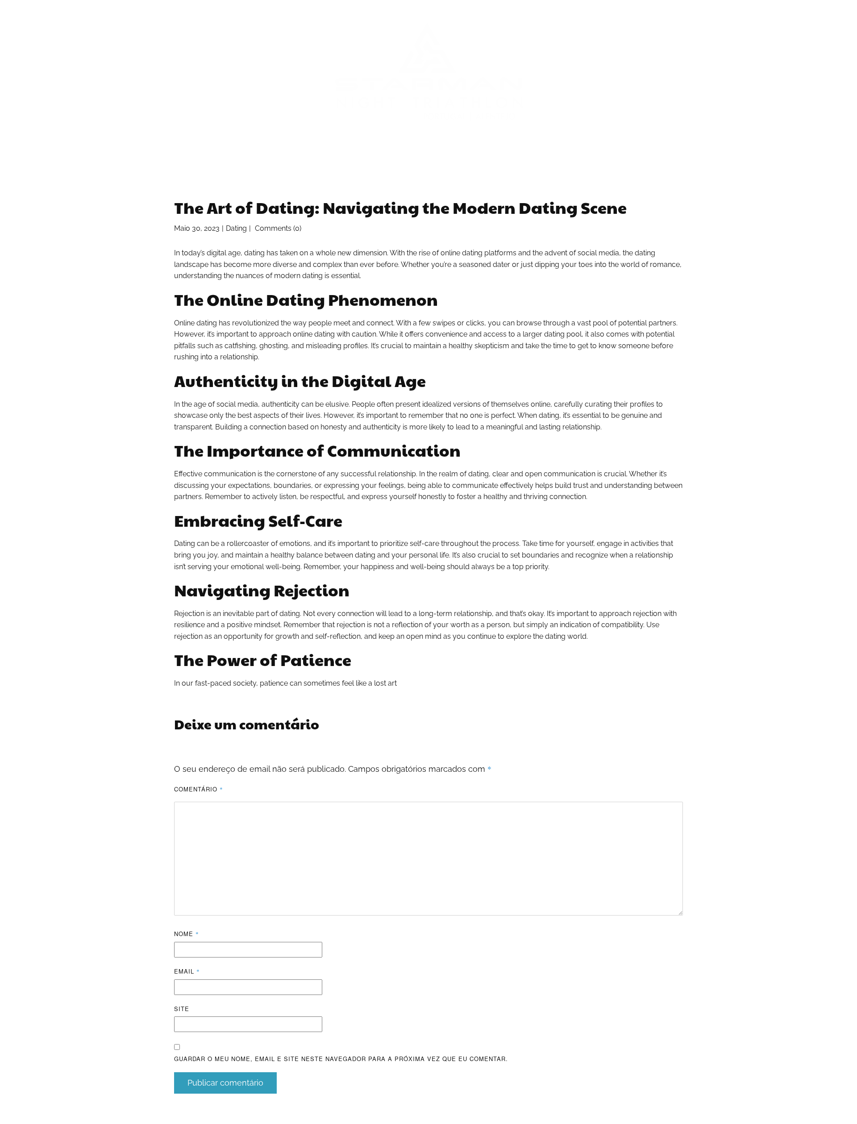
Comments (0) (277, 228)
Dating (236, 228)
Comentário (198, 789)
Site (181, 1008)
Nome (186, 933)
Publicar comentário (225, 1082)
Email (187, 971)
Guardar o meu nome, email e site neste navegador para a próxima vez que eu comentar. (341, 1058)
